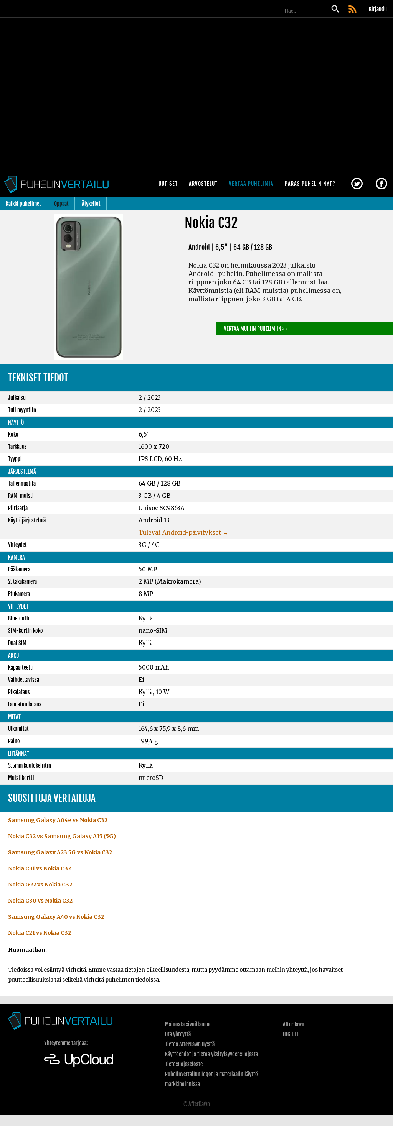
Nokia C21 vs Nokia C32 (39, 932)
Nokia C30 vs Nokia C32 (40, 900)
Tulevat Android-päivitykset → (183, 532)
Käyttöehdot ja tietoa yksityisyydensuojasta (211, 1054)
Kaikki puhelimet (23, 203)
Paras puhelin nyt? (310, 184)
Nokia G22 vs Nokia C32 (40, 884)
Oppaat (61, 203)
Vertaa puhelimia (251, 184)
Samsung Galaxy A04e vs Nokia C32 (57, 820)
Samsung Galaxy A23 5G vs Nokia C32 (60, 852)
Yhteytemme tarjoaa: (66, 1043)
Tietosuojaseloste (184, 1064)
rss (353, 10)
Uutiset (168, 184)
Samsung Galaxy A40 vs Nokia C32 (56, 916)
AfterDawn (293, 1024)
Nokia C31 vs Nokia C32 (39, 868)
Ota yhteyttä (178, 1034)
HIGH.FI (290, 1034)
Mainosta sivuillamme (188, 1024)
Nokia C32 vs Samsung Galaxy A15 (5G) (62, 836)
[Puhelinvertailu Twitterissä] (356, 184)
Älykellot (91, 203)
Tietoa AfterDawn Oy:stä (190, 1044)
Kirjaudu (378, 9)
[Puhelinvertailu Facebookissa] (381, 184)
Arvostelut (203, 184)
